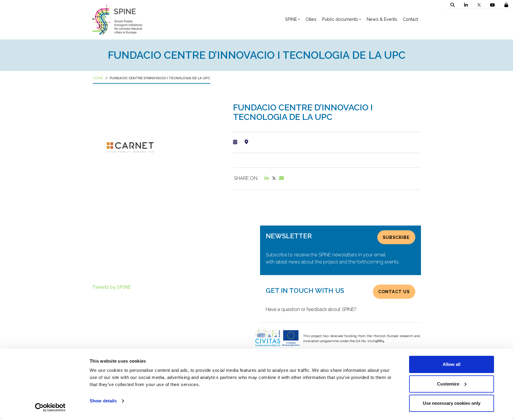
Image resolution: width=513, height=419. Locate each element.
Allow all (451, 364)
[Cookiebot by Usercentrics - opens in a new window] (50, 407)
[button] (452, 4)
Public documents (340, 19)
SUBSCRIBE (396, 237)
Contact (410, 19)
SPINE (291, 19)
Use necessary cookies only (451, 403)
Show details (103, 400)
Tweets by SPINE (111, 287)
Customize (448, 383)
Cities (310, 19)
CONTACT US (394, 291)
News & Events (382, 19)
